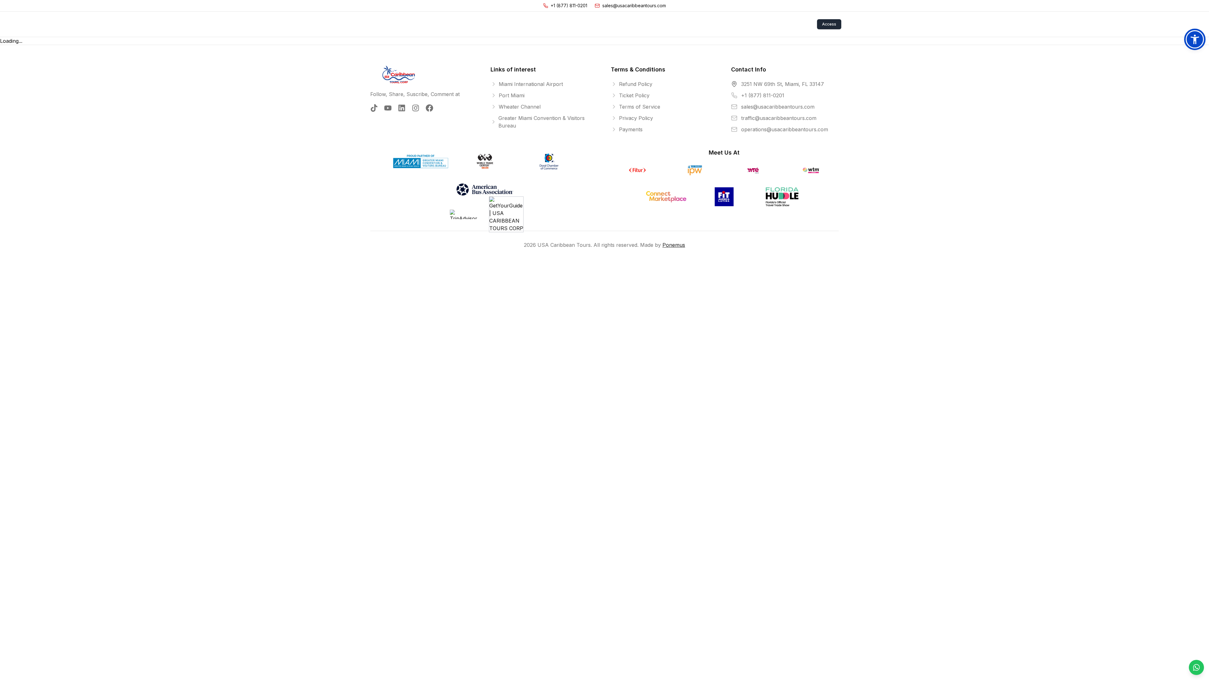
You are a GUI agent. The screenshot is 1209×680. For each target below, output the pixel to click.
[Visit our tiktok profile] (374, 108)
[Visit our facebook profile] (429, 108)
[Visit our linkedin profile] (402, 108)
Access (829, 24)
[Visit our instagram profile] (415, 108)
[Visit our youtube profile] (388, 108)
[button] (1195, 39)
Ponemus (673, 245)
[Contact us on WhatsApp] (1196, 667)
